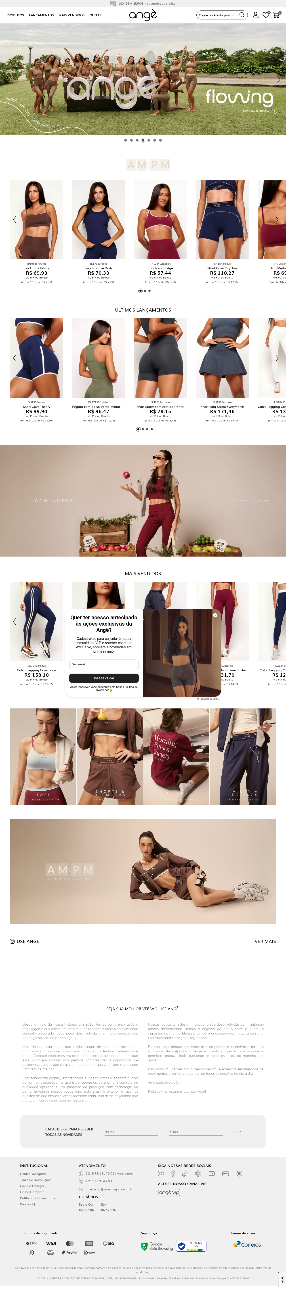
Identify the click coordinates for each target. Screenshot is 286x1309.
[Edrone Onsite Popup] (143, 654)
